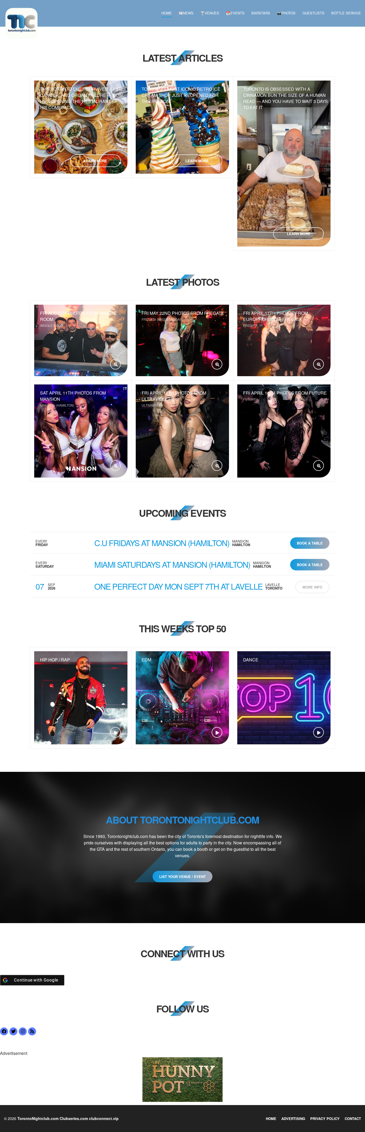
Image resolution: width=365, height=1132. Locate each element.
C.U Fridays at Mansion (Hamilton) (162, 543)
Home (166, 12)
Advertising (293, 1118)
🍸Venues (209, 12)
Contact (353, 1118)
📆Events (235, 12)
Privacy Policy (325, 1118)
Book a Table (310, 543)
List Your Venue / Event (182, 876)
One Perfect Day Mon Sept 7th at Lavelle (178, 586)
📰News (186, 12)
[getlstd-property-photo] (182, 1079)
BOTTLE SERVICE (346, 12)
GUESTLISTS (313, 12)
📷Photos (286, 12)
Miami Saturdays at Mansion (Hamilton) (172, 564)
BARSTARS (260, 12)
